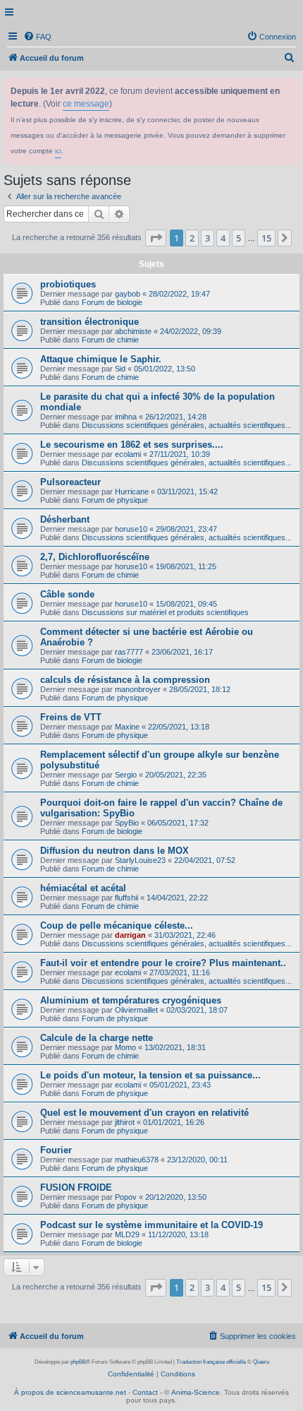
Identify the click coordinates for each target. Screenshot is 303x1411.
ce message (86, 104)
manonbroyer (138, 689)
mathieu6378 (137, 1159)
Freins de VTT (70, 717)
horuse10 (131, 529)
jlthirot (125, 1122)
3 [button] (207, 238)
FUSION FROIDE (76, 1187)
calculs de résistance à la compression (125, 679)
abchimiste (133, 331)
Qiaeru (261, 1362)
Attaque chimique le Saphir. (100, 359)
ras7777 (129, 652)
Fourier (56, 1150)
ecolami (128, 454)
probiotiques (68, 284)
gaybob (127, 294)
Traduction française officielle (211, 1362)
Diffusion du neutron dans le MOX (114, 850)
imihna (126, 416)
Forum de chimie (110, 339)
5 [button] (238, 238)
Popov (126, 1197)
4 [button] (223, 238)
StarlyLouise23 (140, 860)
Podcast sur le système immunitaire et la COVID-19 (151, 1225)
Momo (125, 1047)
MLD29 (127, 1234)
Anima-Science (195, 1392)
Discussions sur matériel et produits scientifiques (165, 612)
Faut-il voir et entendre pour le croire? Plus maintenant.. (163, 963)
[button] (155, 238)
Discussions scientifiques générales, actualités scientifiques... (187, 425)
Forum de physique (115, 500)
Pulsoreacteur (70, 482)
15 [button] (266, 238)
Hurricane (132, 491)
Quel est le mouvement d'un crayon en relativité (144, 1112)
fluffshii (126, 897)
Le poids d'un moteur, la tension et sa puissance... (150, 1075)
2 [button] (192, 238)
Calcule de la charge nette (96, 1037)
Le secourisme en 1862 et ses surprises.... (131, 444)
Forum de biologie (112, 302)
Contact (145, 1392)
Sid (120, 368)
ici (58, 151)
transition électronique (89, 321)
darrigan (130, 935)
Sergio (126, 774)
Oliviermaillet (136, 1010)
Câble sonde (67, 594)
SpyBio (127, 822)
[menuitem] (37, 36)
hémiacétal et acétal (83, 888)
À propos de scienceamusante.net (70, 1392)
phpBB (78, 1362)
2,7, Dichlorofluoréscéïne (94, 557)
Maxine (127, 726)
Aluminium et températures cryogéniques (130, 1000)
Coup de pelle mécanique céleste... (116, 925)
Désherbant (64, 519)
